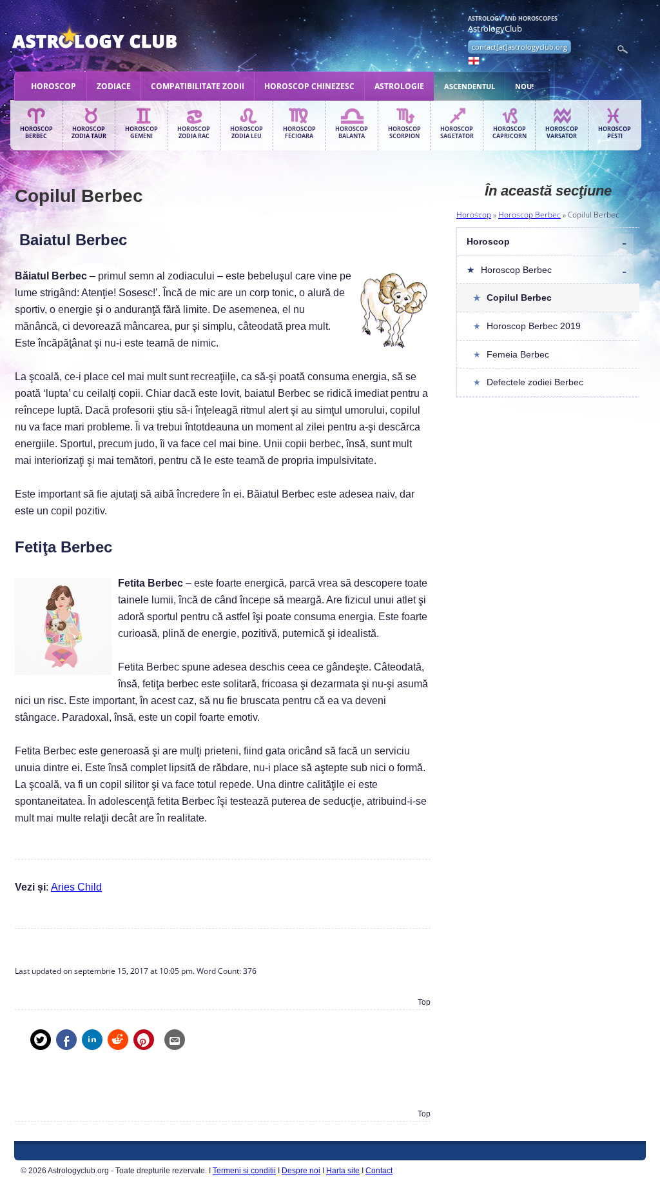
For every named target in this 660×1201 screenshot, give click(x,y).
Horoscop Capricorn (509, 132)
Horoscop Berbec (36, 132)
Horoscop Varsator (561, 132)
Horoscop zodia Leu (246, 132)
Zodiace (114, 86)
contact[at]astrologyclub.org (519, 47)
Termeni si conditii (244, 1170)
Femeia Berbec (518, 354)
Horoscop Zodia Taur (89, 132)
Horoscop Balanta (351, 132)
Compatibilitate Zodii (197, 86)
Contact (379, 1170)
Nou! (524, 86)
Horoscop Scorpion (404, 132)
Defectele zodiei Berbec (535, 382)
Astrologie (399, 86)
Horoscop (53, 86)
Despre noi (301, 1170)
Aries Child (76, 887)
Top (424, 1002)
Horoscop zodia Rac (193, 132)
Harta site (343, 1170)
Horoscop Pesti (614, 132)
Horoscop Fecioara (299, 132)
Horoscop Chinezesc (309, 86)
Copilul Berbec (519, 297)
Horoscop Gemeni (141, 132)
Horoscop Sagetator (457, 132)
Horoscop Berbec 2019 (534, 326)
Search (622, 50)
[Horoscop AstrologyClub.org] (124, 39)
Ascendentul (469, 86)
